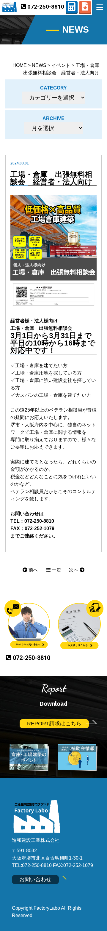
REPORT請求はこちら (54, 724)
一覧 (56, 569)
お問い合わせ (35, 879)
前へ (32, 569)
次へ (74, 569)
